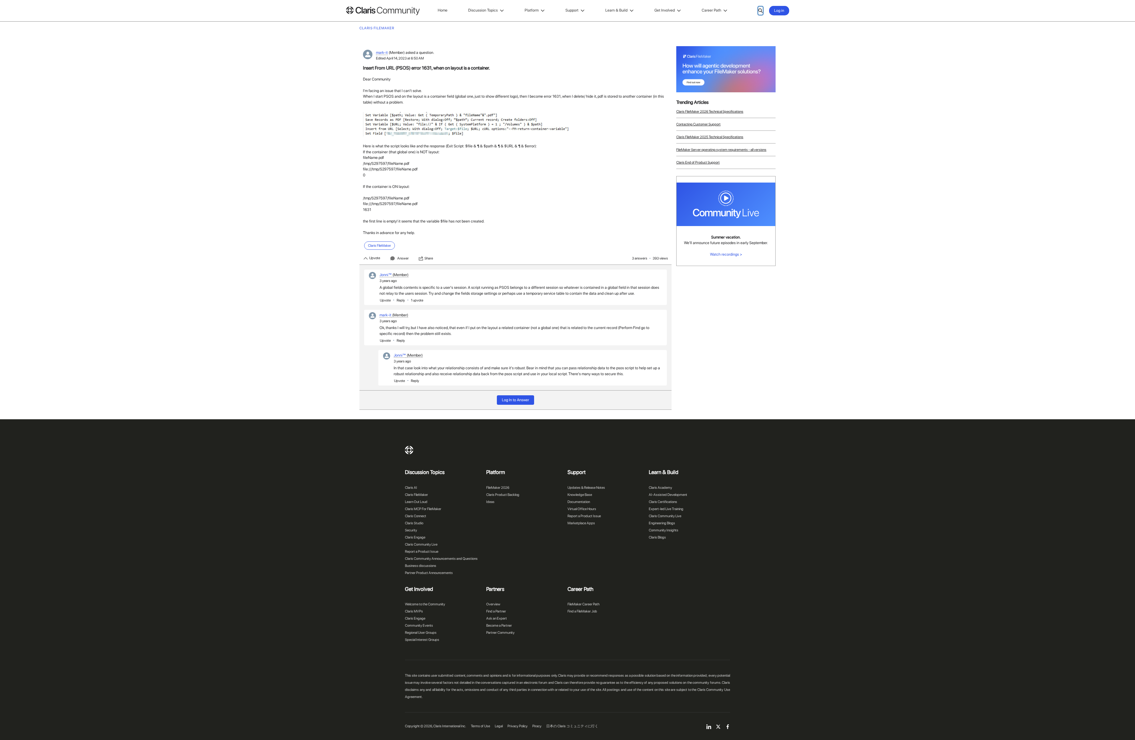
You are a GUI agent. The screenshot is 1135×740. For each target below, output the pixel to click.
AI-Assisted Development (668, 495)
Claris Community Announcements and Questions (441, 559)
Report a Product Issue (421, 551)
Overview (493, 604)
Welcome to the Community (425, 604)
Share (428, 258)
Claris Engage (415, 537)
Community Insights (663, 530)
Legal (499, 726)
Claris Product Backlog (502, 495)
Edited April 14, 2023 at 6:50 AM (400, 58)
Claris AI (411, 488)
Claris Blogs (657, 537)
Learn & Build (616, 10)
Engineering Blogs (662, 523)
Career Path (711, 10)
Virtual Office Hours (582, 509)
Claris (409, 450)
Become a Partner (499, 625)
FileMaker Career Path (583, 604)
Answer (403, 258)
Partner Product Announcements (429, 573)
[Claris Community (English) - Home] (383, 11)
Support (571, 10)
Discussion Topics (483, 10)
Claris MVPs (414, 611)
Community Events (419, 625)
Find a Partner (496, 611)
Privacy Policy (517, 726)
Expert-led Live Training (666, 509)
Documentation (579, 502)
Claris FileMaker (416, 495)
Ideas (490, 502)
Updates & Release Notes (586, 488)
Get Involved (664, 10)
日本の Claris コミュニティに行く (572, 726)
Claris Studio (414, 523)
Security (411, 530)
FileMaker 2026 (497, 488)
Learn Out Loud (416, 502)
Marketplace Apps (581, 523)
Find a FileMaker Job (582, 611)
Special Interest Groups (422, 640)
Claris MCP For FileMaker (423, 509)
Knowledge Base (580, 495)
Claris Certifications (663, 502)
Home (442, 10)
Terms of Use (480, 726)
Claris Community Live (421, 544)
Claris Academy (660, 488)
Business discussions (420, 566)
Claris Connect (415, 516)
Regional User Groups (421, 633)
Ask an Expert (496, 618)
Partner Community (500, 633)
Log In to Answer (515, 400)
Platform (532, 10)
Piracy (536, 726)
